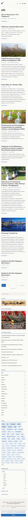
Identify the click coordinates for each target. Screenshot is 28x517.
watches (3, 454)
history (22, 436)
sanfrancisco (19, 450)
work (15, 429)
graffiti (20, 441)
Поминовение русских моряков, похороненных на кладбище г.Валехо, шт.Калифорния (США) (13, 127)
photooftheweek (10, 448)
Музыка (3, 396)
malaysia (23, 458)
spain (15, 458)
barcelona (21, 460)
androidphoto (18, 431)
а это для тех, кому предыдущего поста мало (11, 365)
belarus (18, 458)
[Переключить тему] (17, 3)
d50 (2, 464)
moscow (4, 431)
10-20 (6, 443)
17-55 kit (17, 454)
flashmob (4, 441)
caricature (7, 460)
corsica (14, 450)
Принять (13, 515)
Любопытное (10, 131)
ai (12, 431)
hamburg (8, 462)
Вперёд (22, 285)
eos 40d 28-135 (9, 458)
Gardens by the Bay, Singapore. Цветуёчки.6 (11, 274)
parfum (7, 445)
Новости (3, 398)
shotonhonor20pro (11, 436)
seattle (3, 448)
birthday (4, 438)
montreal (4, 452)
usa (18, 436)
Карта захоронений (6, 308)
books (19, 426)
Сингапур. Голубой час (9, 233)
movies (3, 434)
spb (24, 443)
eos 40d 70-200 (19, 456)
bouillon (11, 460)
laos (2, 460)
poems (13, 438)
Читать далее (4, 21)
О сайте (3, 298)
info (15, 427)
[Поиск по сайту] (20, 3)
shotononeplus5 (21, 445)
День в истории (11, 18)
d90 (9, 438)
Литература (4, 386)
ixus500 (11, 443)
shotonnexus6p (21, 452)
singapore (9, 450)
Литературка (4, 389)
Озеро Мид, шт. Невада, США (11, 85)
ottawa (12, 462)
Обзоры (9, 62)
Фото (15, 18)
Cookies (7, 506)
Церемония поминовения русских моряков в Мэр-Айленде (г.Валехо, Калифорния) (13, 183)
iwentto (16, 441)
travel (3, 429)
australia (3, 458)
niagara (8, 454)
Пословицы (3, 403)
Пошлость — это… (5, 357)
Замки (2, 377)
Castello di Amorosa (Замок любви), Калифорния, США (11, 59)
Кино (2, 382)
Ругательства (4, 407)
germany (20, 443)
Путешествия (10, 28)
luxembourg (9, 429)
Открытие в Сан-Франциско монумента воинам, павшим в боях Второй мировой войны (12, 148)
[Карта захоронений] (13, 320)
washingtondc (4, 456)
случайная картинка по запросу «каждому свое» (12, 354)
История (10, 152)
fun (8, 424)
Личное (3, 391)
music (9, 431)
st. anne (3, 462)
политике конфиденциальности (20, 512)
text (8, 434)
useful (13, 454)
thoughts (13, 424)
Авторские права (18, 506)
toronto (10, 441)
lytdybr (4, 427)
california (14, 452)
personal (21, 429)
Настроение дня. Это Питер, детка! (9, 360)
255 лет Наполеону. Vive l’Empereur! (10, 15)
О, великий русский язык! (7, 352)
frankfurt (16, 460)
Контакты (12, 506)
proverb (3, 450)
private (18, 438)
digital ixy (17, 448)
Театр (2, 412)
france (23, 438)
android (10, 456)
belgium (22, 448)
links (3, 424)
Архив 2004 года (4, 494)
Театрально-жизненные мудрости (9, 362)
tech (22, 434)
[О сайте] (13, 303)
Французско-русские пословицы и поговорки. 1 (12, 349)
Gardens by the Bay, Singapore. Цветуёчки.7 (11, 262)
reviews (10, 427)
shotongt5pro (13, 445)
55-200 (16, 462)
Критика (3, 384)
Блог (2, 372)
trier (13, 456)
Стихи (2, 410)
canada (21, 462)
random (17, 434)
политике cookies (10, 512)
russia (3, 445)
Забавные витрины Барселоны (12, 27)
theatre (8, 452)
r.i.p (2, 443)
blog (15, 443)
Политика (3, 506)
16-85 (12, 434)
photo (19, 424)
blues (3, 436)
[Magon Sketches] (2, 3)
